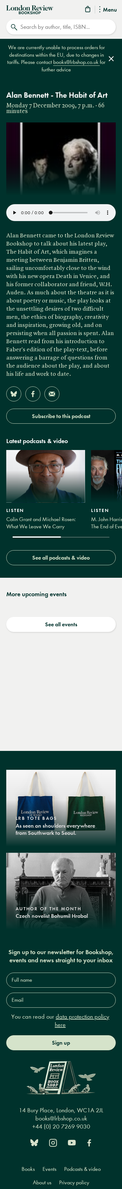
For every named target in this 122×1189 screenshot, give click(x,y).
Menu (110, 10)
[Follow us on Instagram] (53, 1142)
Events (49, 1169)
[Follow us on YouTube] (72, 1142)
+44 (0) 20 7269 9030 (61, 1126)
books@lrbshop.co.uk (76, 62)
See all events (61, 624)
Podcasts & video (82, 1169)
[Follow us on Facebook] (89, 1142)
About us (42, 1182)
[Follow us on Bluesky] (34, 1142)
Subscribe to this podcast (61, 416)
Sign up (61, 1042)
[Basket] (88, 10)
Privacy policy (74, 1182)
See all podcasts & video (61, 557)
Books (28, 1169)
